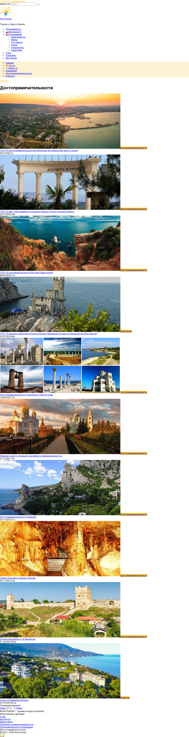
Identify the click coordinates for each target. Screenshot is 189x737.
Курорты (10, 76)
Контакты (5, 719)
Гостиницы (17, 42)
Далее (19, 708)
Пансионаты (17, 47)
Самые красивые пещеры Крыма (17, 578)
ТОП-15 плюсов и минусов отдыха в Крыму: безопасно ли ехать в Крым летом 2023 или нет (48, 333)
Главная (10, 63)
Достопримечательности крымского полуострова (26, 395)
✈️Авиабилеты (13, 29)
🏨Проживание (14, 34)
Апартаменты (18, 37)
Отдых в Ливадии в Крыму (14, 700)
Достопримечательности (19, 73)
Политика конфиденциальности (16, 724)
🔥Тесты (10, 65)
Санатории (16, 50)
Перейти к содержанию (12, 1)
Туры (8, 53)
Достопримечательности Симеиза (18, 517)
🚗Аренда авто (13, 32)
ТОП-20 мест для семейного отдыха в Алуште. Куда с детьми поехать (37, 211)
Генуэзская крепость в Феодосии (17, 639)
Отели (14, 45)
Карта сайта (6, 722)
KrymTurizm (6, 18)
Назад (3, 708)
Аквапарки (11, 71)
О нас (3, 716)
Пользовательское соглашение (16, 727)
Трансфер (11, 55)
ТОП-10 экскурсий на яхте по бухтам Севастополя (26, 272)
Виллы (14, 39)
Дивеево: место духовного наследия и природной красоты (31, 456)
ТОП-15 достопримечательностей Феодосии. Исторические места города (39, 150)
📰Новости (11, 68)
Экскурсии (11, 58)
